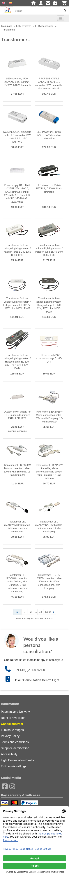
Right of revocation (13, 717)
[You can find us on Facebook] (3, 785)
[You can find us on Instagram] (11, 785)
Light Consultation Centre (17, 760)
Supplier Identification (15, 748)
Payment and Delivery (15, 711)
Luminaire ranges (12, 730)
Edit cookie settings (13, 766)
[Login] (40, 3)
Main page (6, 26)
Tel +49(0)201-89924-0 (30, 670)
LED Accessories (44, 26)
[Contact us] (48, 3)
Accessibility (9, 754)
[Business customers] (56, 3)
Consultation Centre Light (41, 680)
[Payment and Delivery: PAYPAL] (30, 803)
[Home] (33, 3)
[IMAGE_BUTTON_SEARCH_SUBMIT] (64, 10)
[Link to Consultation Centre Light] (9, 680)
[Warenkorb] (64, 3)
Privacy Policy (10, 736)
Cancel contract (12, 723)
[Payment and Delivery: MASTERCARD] (15, 803)
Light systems (23, 26)
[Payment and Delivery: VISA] (5, 803)
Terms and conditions (15, 742)
